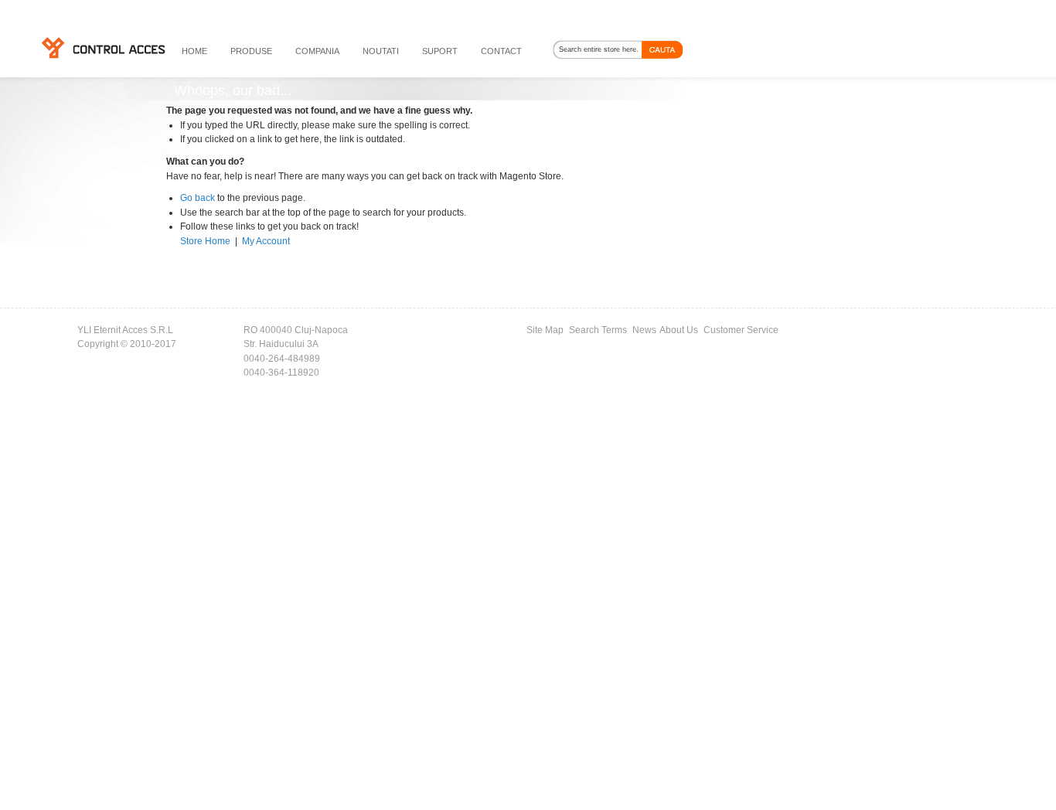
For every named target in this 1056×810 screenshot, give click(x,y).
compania (317, 51)
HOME (194, 51)
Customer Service (740, 330)
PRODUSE (251, 51)
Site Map (545, 330)
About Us (678, 330)
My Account (266, 241)
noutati (381, 51)
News (644, 330)
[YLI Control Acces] (102, 47)
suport (440, 51)
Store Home (205, 241)
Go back (197, 197)
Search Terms (598, 330)
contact (501, 51)
